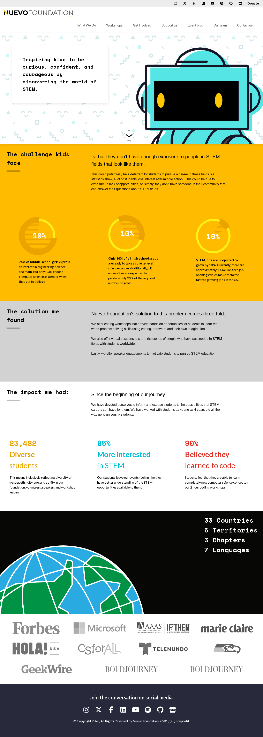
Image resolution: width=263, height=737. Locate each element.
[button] (197, 88)
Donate (253, 3)
